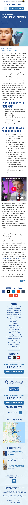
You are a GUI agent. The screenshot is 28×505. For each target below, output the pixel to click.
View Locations (14, 420)
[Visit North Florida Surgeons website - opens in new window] (14, 388)
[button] (5, 8)
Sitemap (18, 502)
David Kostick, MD (6, 258)
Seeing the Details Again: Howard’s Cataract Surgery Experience (15, 453)
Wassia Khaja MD (20, 258)
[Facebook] (9, 357)
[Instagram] (14, 357)
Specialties (11, 413)
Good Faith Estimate (12, 500)
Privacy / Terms (22, 500)
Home (2, 21)
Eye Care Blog (7, 15)
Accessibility (12, 502)
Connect (20, 488)
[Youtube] (18, 357)
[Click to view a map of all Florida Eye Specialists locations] (14, 432)
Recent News (14, 448)
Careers (4, 500)
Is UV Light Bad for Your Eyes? (17, 459)
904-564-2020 (14, 4)
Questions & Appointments (14, 364)
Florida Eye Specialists (13, 487)
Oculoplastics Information (11, 21)
